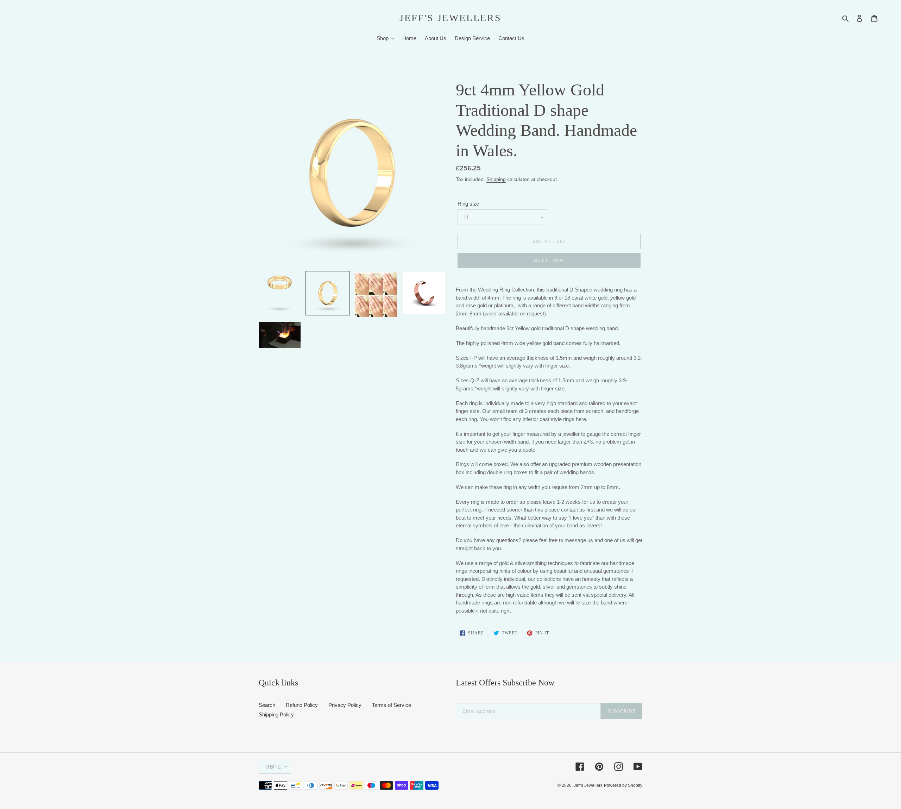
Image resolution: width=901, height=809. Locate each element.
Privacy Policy (344, 705)
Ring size (468, 204)
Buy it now (549, 260)
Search (267, 705)
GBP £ (273, 767)
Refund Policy (302, 705)
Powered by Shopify (623, 785)
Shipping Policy (276, 714)
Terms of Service (391, 705)
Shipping (496, 179)
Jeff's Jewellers (450, 17)
